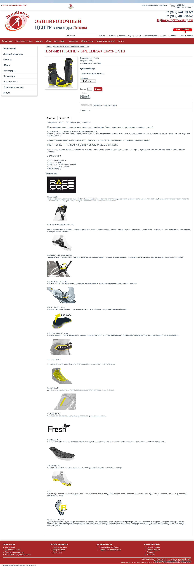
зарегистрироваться (159, 5)
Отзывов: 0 (97, 105)
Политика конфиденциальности (17, 555)
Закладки (150, 552)
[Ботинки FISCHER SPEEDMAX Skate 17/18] (61, 87)
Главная (101, 36)
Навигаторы (73, 41)
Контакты (189, 36)
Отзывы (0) (64, 118)
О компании (111, 36)
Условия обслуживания (14, 552)
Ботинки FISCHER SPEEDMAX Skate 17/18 (71, 47)
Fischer (96, 58)
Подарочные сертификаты (110, 550)
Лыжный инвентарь (24, 41)
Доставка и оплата (175, 36)
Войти (144, 5)
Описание (51, 118)
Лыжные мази (87, 41)
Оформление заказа (151, 36)
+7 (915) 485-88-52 (179, 16)
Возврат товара (59, 550)
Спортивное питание (106, 41)
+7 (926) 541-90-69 (179, 12)
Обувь (48, 41)
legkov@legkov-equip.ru (175, 20)
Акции (163, 36)
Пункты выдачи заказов (163, 561)
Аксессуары (59, 41)
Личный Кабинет (153, 547)
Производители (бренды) (109, 547)
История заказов (153, 550)
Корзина (137, 36)
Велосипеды (7, 41)
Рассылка (151, 555)
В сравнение (85, 98)
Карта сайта (57, 552)
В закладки (84, 96)
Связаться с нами (60, 547)
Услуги (121, 41)
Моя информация (125, 36)
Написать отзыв (110, 105)
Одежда (39, 41)
